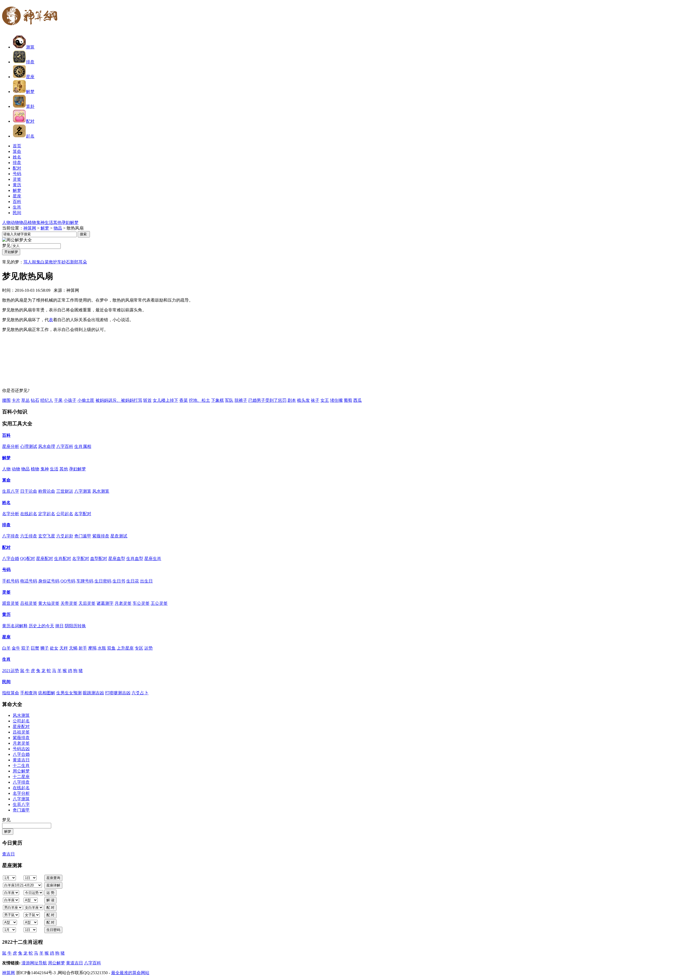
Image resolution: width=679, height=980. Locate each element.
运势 (148, 648)
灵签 (6, 592)
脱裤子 (240, 400)
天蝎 (73, 648)
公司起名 (64, 513)
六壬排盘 (28, 536)
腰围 (6, 400)
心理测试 (28, 446)
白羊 (6, 648)
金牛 (16, 648)
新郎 (74, 262)
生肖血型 (134, 558)
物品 (23, 222)
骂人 (27, 262)
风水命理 (46, 446)
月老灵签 (123, 603)
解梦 (30, 91)
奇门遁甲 (82, 536)
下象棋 (217, 400)
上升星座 (125, 648)
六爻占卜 (140, 693)
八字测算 (82, 491)
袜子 (315, 400)
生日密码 (102, 581)
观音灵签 (10, 603)
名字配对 (82, 513)
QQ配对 (27, 558)
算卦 (30, 106)
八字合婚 (10, 558)
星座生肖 (152, 558)
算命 (6, 480)
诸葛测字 (105, 603)
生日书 (118, 581)
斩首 (147, 400)
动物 (15, 222)
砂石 (66, 262)
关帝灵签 (68, 603)
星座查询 (53, 878)
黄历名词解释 (15, 626)
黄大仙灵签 (48, 603)
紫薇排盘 (100, 536)
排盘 (30, 62)
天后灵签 (87, 603)
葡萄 (348, 400)
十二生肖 (21, 765)
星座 (30, 76)
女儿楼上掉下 (165, 400)
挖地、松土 (199, 400)
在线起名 (28, 513)
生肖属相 (82, 446)
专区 (139, 648)
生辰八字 (10, 491)
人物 (6, 222)
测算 (30, 47)
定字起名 (46, 513)
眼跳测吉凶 (93, 693)
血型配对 (98, 558)
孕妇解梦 (70, 222)
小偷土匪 (85, 400)
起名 (30, 136)
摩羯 (92, 648)
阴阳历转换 (75, 626)
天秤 (63, 648)
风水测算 (100, 491)
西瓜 (357, 400)
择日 (59, 626)
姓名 (6, 502)
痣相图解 (46, 693)
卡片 (16, 400)
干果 (58, 400)
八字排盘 (10, 536)
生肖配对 (62, 558)
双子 (25, 648)
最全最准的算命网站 (130, 972)
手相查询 (28, 693)
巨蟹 (35, 648)
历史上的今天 (41, 626)
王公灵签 (159, 603)
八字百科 (64, 446)
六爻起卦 (64, 536)
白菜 (44, 262)
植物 (32, 222)
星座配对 (44, 558)
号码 (6, 569)
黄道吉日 (21, 760)
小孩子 (70, 400)
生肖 (6, 659)
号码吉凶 (21, 749)
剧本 (292, 400)
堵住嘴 (336, 400)
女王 (324, 400)
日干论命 (28, 491)
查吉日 (8, 854)
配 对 (50, 908)
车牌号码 (84, 581)
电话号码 (28, 581)
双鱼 (111, 648)
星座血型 (116, 558)
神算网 (29, 228)
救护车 (55, 262)
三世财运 (64, 491)
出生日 (146, 581)
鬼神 (40, 222)
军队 (229, 400)
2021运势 (10, 670)
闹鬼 (36, 262)
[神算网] (32, 28)
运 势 (50, 893)
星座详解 (53, 885)
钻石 (35, 400)
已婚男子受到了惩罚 (267, 400)
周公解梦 (21, 771)
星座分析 (10, 446)
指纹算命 (10, 693)
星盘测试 (118, 536)
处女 (54, 648)
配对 (30, 121)
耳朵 (83, 262)
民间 (6, 681)
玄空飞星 (46, 536)
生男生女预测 (69, 693)
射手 (83, 648)
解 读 (50, 900)
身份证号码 (48, 581)
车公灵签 (141, 603)
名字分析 (10, 513)
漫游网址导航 (34, 963)
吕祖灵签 (28, 603)
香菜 (183, 400)
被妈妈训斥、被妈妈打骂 (118, 400)
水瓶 (102, 648)
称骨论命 (46, 491)
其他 (57, 222)
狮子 (44, 648)
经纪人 (46, 400)
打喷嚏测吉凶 (117, 693)
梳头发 (303, 400)
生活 (49, 222)
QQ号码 (67, 581)
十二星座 (21, 776)
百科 (6, 435)
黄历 (6, 614)
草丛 (25, 400)
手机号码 (10, 581)
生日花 (132, 581)
